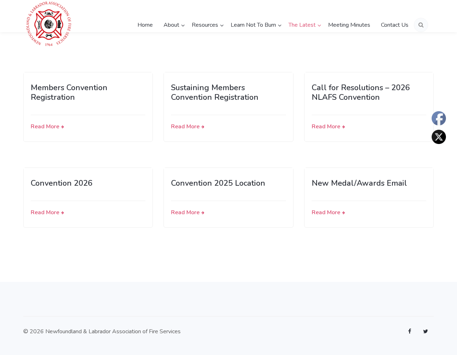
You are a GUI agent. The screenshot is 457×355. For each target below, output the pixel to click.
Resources (205, 25)
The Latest (302, 25)
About (171, 25)
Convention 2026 (61, 183)
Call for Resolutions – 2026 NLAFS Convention (361, 92)
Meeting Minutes (349, 25)
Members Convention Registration (69, 92)
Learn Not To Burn (253, 25)
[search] (421, 25)
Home (145, 25)
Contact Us (394, 25)
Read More (45, 126)
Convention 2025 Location (218, 183)
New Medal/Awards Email (359, 183)
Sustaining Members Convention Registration (214, 92)
